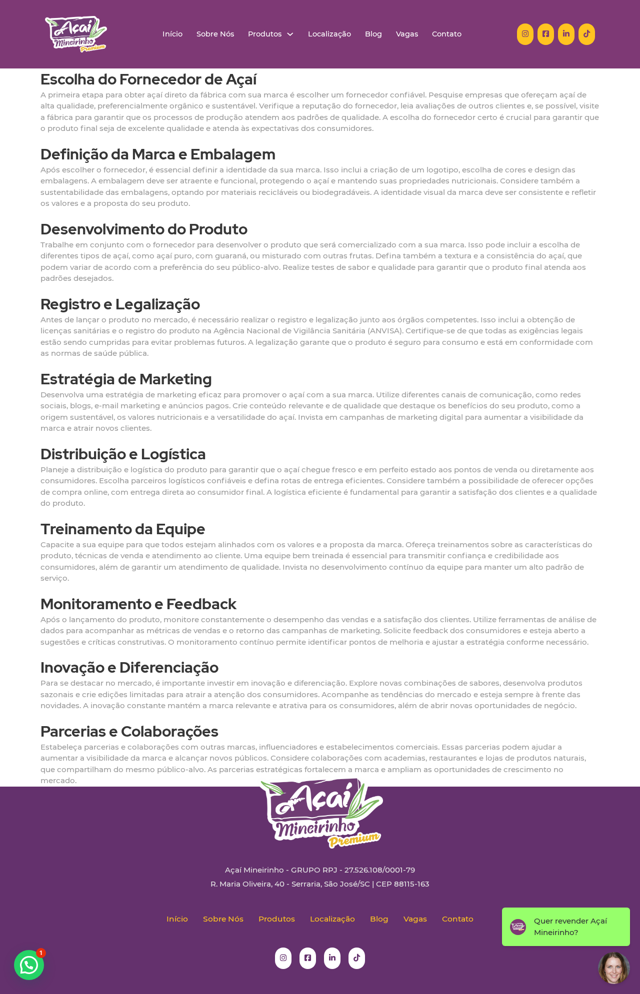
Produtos (265, 34)
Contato (447, 34)
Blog (373, 34)
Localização (329, 34)
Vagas (407, 34)
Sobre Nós (215, 34)
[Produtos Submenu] (290, 34)
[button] (29, 965)
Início (172, 34)
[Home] (76, 34)
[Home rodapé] (320, 804)
